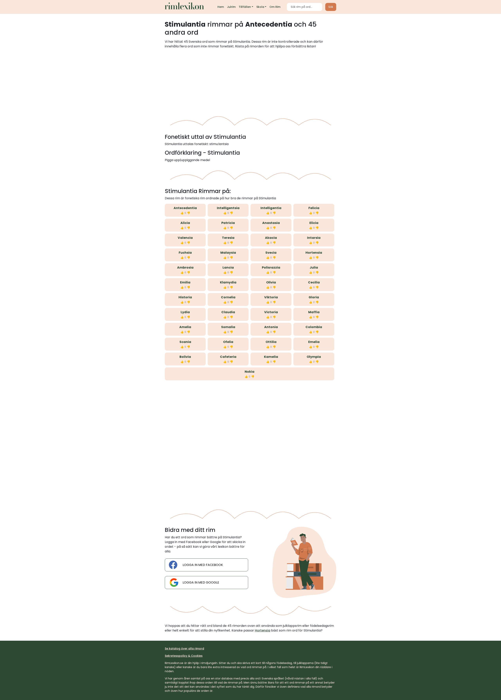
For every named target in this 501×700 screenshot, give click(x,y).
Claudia (228, 312)
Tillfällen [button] (245, 7)
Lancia (228, 267)
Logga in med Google (201, 582)
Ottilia (271, 342)
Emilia (185, 282)
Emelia (314, 342)
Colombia (313, 327)
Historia (185, 297)
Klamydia (228, 282)
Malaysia (228, 252)
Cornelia (228, 297)
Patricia (228, 223)
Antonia (271, 327)
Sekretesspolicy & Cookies (184, 656)
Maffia (314, 312)
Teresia (228, 237)
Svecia (271, 252)
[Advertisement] (250, 80)
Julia (314, 267)
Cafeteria (228, 357)
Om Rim (274, 7)
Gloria (314, 297)
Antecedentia (185, 208)
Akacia (271, 237)
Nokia (249, 371)
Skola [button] (260, 7)
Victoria (271, 312)
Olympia (314, 357)
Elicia (313, 223)
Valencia (185, 237)
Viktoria (271, 297)
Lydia (185, 312)
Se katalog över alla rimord (184, 648)
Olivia (271, 282)
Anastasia (271, 223)
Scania (185, 342)
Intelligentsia (228, 208)
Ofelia (228, 342)
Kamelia (271, 357)
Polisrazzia (271, 267)
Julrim (231, 7)
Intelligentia (270, 208)
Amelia (185, 327)
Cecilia (314, 282)
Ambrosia (185, 267)
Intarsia (314, 237)
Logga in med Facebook (203, 565)
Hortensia (313, 252)
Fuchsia (185, 252)
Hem (220, 7)
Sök (330, 7)
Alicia (185, 223)
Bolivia (185, 357)
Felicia (313, 208)
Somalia (228, 327)
